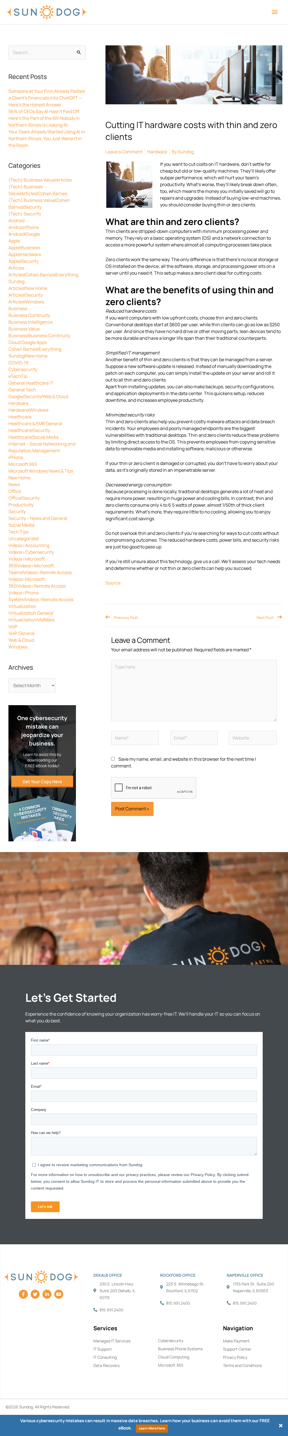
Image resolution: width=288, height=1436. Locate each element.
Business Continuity (29, 315)
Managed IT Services (111, 1341)
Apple (14, 241)
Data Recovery (106, 1365)
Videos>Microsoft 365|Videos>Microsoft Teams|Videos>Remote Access (40, 565)
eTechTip (17, 376)
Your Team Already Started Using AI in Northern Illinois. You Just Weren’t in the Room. (46, 138)
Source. (113, 583)
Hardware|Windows (28, 410)
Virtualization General (30, 613)
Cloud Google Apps (27, 342)
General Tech (22, 390)
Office (14, 491)
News (14, 484)
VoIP (12, 626)
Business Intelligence (30, 322)
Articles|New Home (27, 288)
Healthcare (20, 417)
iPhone (15, 457)
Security (17, 511)
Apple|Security (23, 261)
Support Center (237, 1349)
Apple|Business (24, 247)
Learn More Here (152, 1428)
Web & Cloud (21, 640)
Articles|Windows (26, 302)
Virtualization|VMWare (31, 620)
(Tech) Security (24, 214)
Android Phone (23, 227)
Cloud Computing (173, 1357)
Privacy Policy (235, 1357)
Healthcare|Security (29, 430)
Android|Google (24, 234)
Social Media (21, 525)
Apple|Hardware (24, 254)
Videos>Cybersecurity (31, 552)
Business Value (24, 329)
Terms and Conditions (242, 1365)
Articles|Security (25, 295)
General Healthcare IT (30, 383)
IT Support (102, 1349)
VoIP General (21, 633)
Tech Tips (18, 532)
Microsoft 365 (22, 464)
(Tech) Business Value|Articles (40, 180)
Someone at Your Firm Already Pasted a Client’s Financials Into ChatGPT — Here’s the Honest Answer (46, 98)
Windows (17, 647)
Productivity (20, 505)
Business (17, 308)
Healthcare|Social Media (33, 437)
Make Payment (236, 1341)
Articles (16, 268)
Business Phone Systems (180, 1348)
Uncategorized (23, 538)
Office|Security (24, 498)
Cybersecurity (22, 369)
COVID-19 (18, 362)
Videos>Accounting (28, 545)
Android (16, 220)
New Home (19, 478)
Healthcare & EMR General (35, 423)
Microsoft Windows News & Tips (40, 471)
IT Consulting (105, 1357)
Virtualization (22, 606)
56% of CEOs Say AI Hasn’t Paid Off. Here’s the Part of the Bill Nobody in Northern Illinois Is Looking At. (44, 118)
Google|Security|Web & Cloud (38, 396)
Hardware (18, 403)
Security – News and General (37, 518)
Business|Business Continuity (39, 335)
